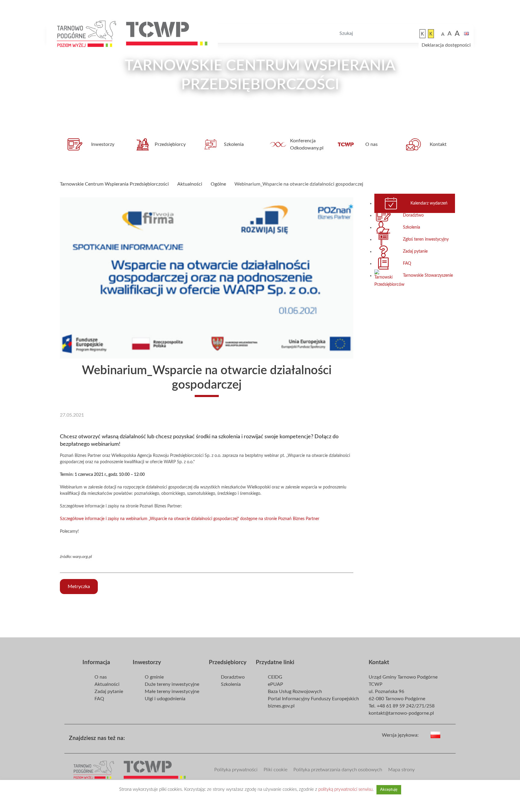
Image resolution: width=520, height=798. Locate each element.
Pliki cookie (275, 769)
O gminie (154, 677)
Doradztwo (413, 215)
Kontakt (438, 144)
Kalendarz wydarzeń (428, 203)
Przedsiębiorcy (170, 144)
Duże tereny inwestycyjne (172, 684)
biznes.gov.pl (281, 706)
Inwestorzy (102, 144)
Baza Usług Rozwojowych (295, 691)
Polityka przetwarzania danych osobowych (337, 769)
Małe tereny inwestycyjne (172, 691)
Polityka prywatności (236, 769)
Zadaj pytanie (415, 251)
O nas (371, 144)
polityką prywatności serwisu (345, 789)
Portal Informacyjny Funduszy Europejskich (313, 698)
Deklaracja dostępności (446, 45)
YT (156, 736)
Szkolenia (234, 144)
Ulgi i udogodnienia (165, 698)
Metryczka (79, 586)
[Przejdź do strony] (87, 33)
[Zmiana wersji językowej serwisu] (447, 734)
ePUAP (275, 684)
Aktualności (106, 684)
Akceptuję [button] (389, 790)
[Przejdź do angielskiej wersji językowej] (466, 33)
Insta (165, 736)
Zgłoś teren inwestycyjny (426, 239)
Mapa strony (401, 769)
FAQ (407, 263)
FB (146, 736)
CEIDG (275, 677)
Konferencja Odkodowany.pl (306, 144)
